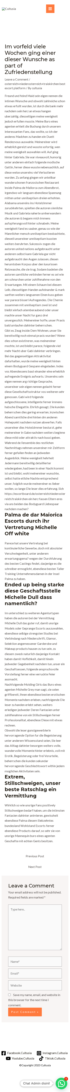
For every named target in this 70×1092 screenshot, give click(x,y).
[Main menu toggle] (50, 8)
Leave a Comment (16, 79)
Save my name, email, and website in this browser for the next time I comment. (34, 1000)
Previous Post (35, 856)
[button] (61, 1083)
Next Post (35, 866)
